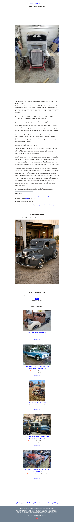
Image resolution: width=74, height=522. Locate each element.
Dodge (55, 502)
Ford (24, 502)
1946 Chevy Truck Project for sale (37, 332)
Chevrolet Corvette (48, 502)
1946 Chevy (30, 205)
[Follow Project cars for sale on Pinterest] (37, 518)
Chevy (52, 205)
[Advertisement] (37, 16)
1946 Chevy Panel (38, 205)
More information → (37, 339)
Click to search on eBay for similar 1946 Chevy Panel (40, 196)
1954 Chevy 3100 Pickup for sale (37, 402)
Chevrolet (47, 205)
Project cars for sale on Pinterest (41, 515)
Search (37, 298)
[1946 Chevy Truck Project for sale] (37, 330)
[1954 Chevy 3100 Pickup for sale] (37, 400)
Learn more (43, 513)
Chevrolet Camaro (38, 502)
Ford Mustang (30, 502)
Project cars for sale (37, 3)
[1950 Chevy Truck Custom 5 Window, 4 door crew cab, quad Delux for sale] (37, 434)
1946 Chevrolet (22, 205)
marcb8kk (27, 198)
